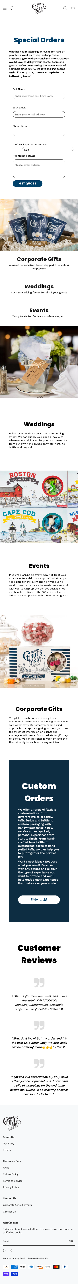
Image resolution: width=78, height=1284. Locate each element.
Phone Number (22, 126)
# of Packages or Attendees (30, 144)
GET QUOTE (27, 183)
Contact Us (9, 1211)
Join (70, 1241)
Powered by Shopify (38, 1258)
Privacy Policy (11, 1187)
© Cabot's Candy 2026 (14, 1258)
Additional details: (24, 155)
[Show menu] (4, 8)
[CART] (73, 8)
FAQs (6, 1167)
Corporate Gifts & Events (17, 1205)
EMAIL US (39, 899)
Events (7, 1150)
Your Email (19, 107)
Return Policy (10, 1174)
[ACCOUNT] (65, 8)
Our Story (8, 1143)
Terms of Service (12, 1181)
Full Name (19, 89)
